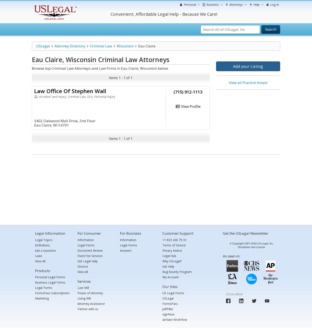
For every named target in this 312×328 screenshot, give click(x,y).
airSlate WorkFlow (174, 320)
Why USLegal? (172, 261)
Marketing (42, 298)
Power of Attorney (90, 293)
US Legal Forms (173, 293)
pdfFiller (167, 309)
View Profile (190, 106)
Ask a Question (45, 250)
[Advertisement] (248, 120)
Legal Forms (43, 288)
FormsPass (170, 304)
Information (85, 240)
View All (40, 261)
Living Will (84, 298)
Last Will (83, 288)
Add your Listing (248, 66)
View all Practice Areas (247, 82)
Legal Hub (169, 256)
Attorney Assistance (91, 304)
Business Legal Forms (50, 282)
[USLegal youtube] (267, 301)
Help (256, 5)
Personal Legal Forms (50, 277)
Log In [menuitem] (274, 5)
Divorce (82, 266)
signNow (168, 314)
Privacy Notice (172, 250)
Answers (126, 250)
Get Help (168, 266)
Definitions (42, 245)
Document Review (90, 250)
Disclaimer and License (251, 247)
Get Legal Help (87, 261)
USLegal (43, 46)
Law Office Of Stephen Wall (70, 91)
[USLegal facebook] (228, 301)
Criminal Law (101, 46)
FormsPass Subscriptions (52, 293)
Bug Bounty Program (177, 272)
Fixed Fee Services (90, 256)
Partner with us (87, 309)
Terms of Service (174, 245)
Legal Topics (43, 240)
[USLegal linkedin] (241, 301)
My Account (170, 277)
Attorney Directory (70, 46)
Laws (38, 256)
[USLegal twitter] (254, 301)
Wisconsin (125, 46)
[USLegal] (55, 5)
